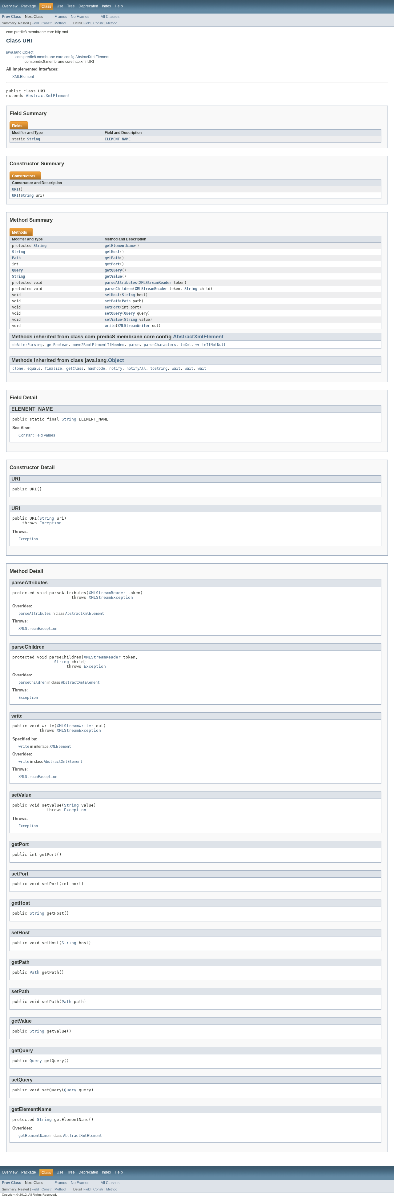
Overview (10, 6)
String (33, 139)
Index (106, 6)
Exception (50, 523)
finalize (53, 368)
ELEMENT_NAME (118, 139)
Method (60, 23)
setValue (113, 319)
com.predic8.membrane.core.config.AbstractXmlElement (62, 57)
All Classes (110, 16)
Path (16, 258)
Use (60, 6)
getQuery (113, 270)
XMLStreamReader (155, 282)
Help (119, 6)
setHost (112, 295)
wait (176, 368)
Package (28, 6)
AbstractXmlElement (48, 95)
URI (15, 189)
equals (33, 368)
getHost (112, 252)
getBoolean (57, 345)
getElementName (120, 246)
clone (17, 368)
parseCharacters (160, 345)
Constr (47, 23)
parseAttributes (121, 282)
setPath (112, 301)
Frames (60, 16)
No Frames (80, 16)
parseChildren (119, 289)
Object (116, 360)
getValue (113, 276)
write (110, 326)
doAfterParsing (27, 345)
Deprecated (88, 6)
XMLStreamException (111, 597)
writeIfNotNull (210, 345)
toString (158, 368)
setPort (112, 307)
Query (17, 270)
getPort (112, 264)
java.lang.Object (19, 52)
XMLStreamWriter (134, 326)
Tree (71, 6)
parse (134, 345)
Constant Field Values (36, 435)
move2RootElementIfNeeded (98, 345)
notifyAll (136, 368)
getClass (74, 368)
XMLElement (23, 76)
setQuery (113, 313)
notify (115, 368)
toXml (185, 345)
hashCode (96, 368)
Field (35, 23)
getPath (112, 258)
